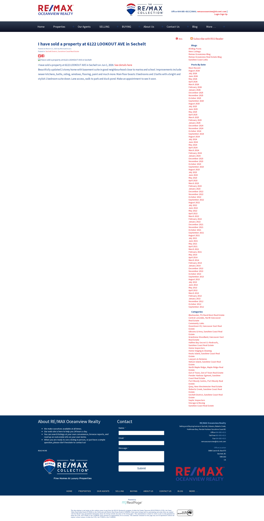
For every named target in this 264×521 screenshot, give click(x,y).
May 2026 (193, 79)
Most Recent (194, 68)
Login (217, 14)
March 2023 (194, 183)
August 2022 (194, 202)
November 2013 (196, 271)
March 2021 (194, 249)
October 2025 (195, 98)
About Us (148, 491)
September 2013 (196, 276)
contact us (80, 442)
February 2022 (195, 219)
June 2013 (193, 284)
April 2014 (193, 257)
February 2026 (195, 87)
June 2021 (193, 241)
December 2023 (196, 158)
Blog (195, 26)
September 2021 (196, 232)
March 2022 (194, 216)
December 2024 (196, 125)
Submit (141, 468)
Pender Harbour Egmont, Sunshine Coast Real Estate (204, 377)
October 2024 (195, 131)
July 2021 (193, 238)
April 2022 (193, 213)
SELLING (120, 491)
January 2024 (194, 155)
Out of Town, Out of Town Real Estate (206, 372)
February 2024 (195, 153)
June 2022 (193, 208)
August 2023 (194, 169)
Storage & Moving (197, 403)
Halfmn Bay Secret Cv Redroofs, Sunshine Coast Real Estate (203, 344)
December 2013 (196, 268)
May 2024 (193, 144)
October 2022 (195, 197)
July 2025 (193, 106)
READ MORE (42, 450)
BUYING (133, 491)
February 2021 (195, 252)
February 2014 (195, 262)
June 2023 (193, 175)
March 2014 (194, 260)
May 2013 (193, 287)
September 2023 (196, 166)
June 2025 (193, 109)
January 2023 (194, 188)
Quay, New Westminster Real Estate (205, 386)
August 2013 (194, 279)
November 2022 (196, 194)
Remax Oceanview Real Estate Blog (205, 57)
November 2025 (196, 95)
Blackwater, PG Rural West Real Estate (206, 315)
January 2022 (194, 221)
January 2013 (194, 298)
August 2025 (194, 103)
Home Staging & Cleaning (200, 350)
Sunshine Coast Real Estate (201, 405)
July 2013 (193, 282)
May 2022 (193, 210)
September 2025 (196, 100)
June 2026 (193, 76)
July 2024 (193, 139)
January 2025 (194, 122)
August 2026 (194, 70)
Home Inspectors (197, 348)
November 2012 (196, 301)
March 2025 (194, 117)
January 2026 (194, 89)
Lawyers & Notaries (198, 359)
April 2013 (193, 290)
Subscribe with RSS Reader (208, 38)
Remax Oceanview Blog (200, 54)
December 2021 (196, 224)
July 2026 (193, 73)
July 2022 (193, 205)
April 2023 (193, 180)
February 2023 (195, 186)
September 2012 (196, 306)
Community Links (196, 323)
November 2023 (196, 161)
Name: (122, 428)
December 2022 (196, 191)
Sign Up (223, 14)
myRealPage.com (132, 503)
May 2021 (193, 243)
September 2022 (196, 199)
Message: (123, 448)
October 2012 (195, 304)
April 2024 (193, 147)
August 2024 (194, 136)
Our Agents (84, 26)
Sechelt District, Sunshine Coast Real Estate (62, 51)
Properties (84, 491)
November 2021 (196, 227)
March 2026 (194, 84)
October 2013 (195, 273)
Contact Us (165, 491)
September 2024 (196, 133)
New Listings (195, 51)
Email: (121, 438)
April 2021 (193, 246)
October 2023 (195, 164)
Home (40, 26)
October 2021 (195, 230)
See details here (123, 65)
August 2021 (194, 235)
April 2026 (193, 81)
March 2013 (194, 293)
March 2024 (194, 150)
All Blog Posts (195, 48)
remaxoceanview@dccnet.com (211, 11)
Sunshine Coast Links (198, 59)
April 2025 (193, 114)
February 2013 (195, 295)
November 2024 (196, 128)
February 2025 (195, 120)
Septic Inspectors (197, 400)
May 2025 (193, 111)
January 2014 (194, 265)
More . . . (193, 491)
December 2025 (196, 92)
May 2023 (193, 177)
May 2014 (193, 254)
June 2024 (193, 142)
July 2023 (193, 172)
